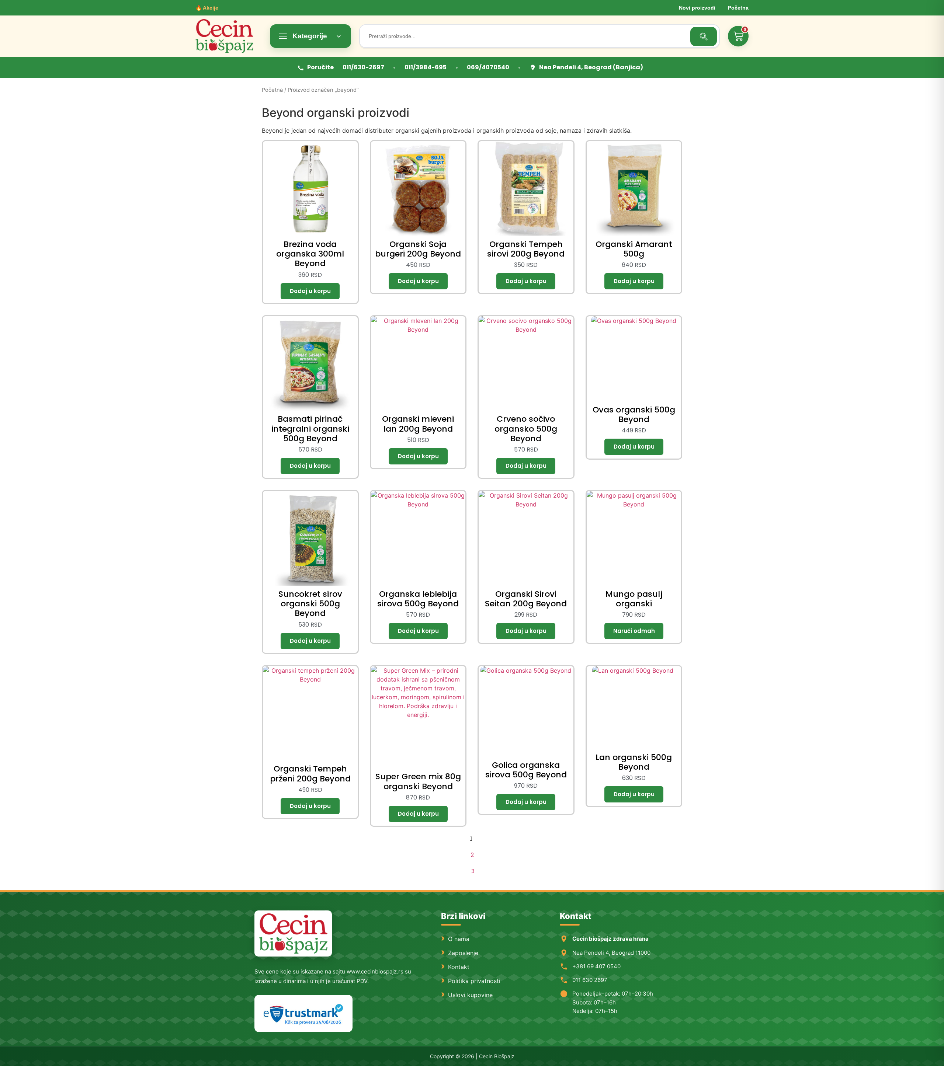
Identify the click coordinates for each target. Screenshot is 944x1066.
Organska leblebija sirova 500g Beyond (418, 598)
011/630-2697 (363, 67)
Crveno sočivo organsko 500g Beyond (525, 428)
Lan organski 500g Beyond (634, 762)
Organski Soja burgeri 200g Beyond (418, 248)
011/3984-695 (426, 67)
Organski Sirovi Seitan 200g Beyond (526, 598)
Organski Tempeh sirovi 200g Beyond (526, 248)
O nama (458, 939)
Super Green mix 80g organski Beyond (418, 781)
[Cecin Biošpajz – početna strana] (293, 933)
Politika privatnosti (474, 981)
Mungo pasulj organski (633, 598)
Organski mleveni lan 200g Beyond (418, 423)
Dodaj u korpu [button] (310, 291)
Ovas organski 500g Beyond (634, 414)
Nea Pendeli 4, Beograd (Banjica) (591, 67)
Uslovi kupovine (470, 995)
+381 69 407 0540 (596, 966)
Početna (738, 8)
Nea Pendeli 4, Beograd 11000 (611, 952)
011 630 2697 (589, 979)
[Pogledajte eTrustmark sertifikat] (303, 1013)
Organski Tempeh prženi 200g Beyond (310, 773)
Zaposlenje (463, 953)
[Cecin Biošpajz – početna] (228, 36)
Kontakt (458, 967)
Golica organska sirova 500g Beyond (526, 769)
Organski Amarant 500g (634, 248)
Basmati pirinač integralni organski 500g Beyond (310, 428)
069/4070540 (488, 67)
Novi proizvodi (697, 8)
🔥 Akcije (206, 8)
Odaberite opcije (633, 631)
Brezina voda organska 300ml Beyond (310, 253)
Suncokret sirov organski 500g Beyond (310, 603)
